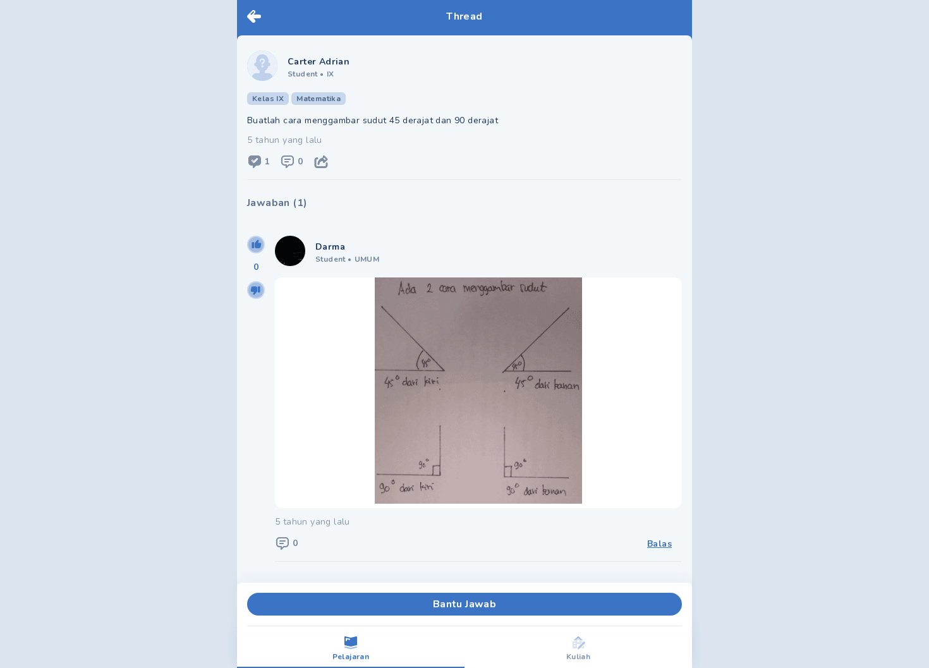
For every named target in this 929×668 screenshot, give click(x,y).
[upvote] (256, 244)
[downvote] (256, 290)
